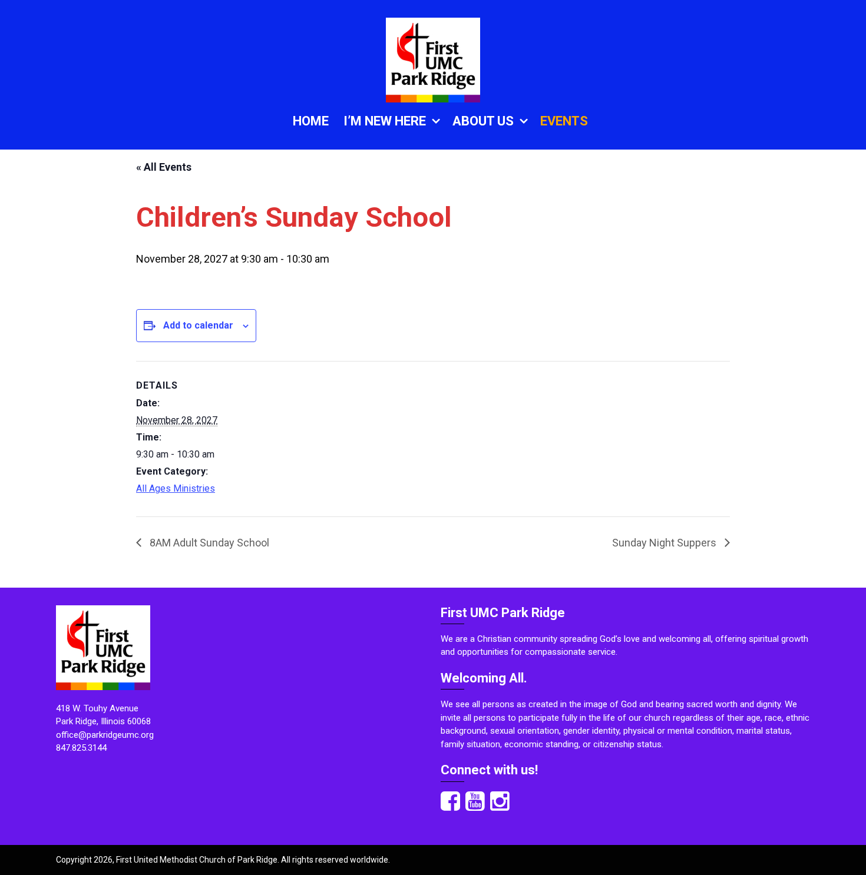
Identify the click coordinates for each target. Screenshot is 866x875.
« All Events (163, 167)
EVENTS (564, 121)
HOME (311, 121)
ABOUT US (483, 121)
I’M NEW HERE (384, 121)
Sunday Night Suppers (665, 542)
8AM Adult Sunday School (208, 542)
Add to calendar (198, 325)
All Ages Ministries (175, 488)
